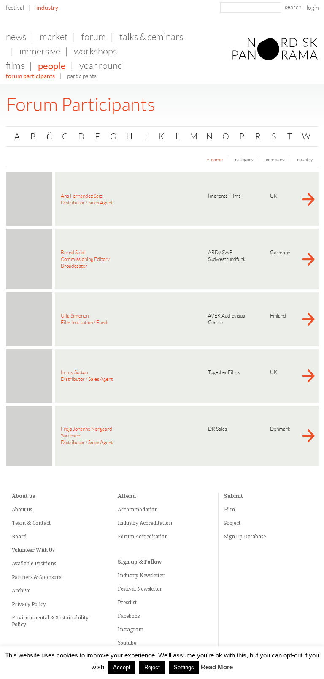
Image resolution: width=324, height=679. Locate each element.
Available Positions (34, 564)
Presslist (127, 603)
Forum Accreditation (143, 537)
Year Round (101, 65)
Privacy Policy (29, 604)
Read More (217, 667)
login (313, 7)
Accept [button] (121, 667)
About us (22, 510)
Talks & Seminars (151, 37)
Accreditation (156, 523)
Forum (93, 37)
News (16, 37)
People (52, 66)
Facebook (129, 616)
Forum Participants (30, 76)
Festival (15, 7)
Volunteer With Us (33, 550)
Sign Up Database (245, 537)
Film (229, 510)
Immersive (39, 51)
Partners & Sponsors (36, 577)
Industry (47, 7)
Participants (82, 76)
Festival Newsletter (140, 589)
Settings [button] (184, 667)
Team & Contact (31, 523)
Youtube (127, 643)
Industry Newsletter (141, 576)
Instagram (130, 630)
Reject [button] (152, 667)
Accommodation (138, 510)
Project (232, 523)
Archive (21, 591)
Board (19, 537)
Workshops (95, 51)
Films (15, 65)
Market (54, 37)
